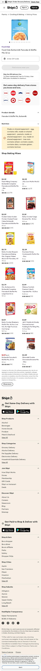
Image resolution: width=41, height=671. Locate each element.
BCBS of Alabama (9, 619)
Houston (5, 575)
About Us (5, 497)
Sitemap (5, 512)
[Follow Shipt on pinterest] (13, 623)
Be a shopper (7, 541)
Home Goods (7, 429)
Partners (5, 509)
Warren (5, 597)
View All (5, 438)
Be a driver (6, 544)
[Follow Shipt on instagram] (8, 623)
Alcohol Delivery (8, 450)
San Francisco (7, 569)
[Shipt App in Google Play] (23, 411)
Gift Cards (6, 481)
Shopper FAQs (7, 556)
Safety (4, 553)
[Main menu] (4, 8)
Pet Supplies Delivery (10, 453)
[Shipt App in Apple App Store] (8, 411)
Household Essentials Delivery (14, 459)
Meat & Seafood (8, 435)
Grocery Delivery (8, 447)
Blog (3, 506)
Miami (4, 572)
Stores (4, 475)
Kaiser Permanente (9, 616)
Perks (4, 550)
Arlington (5, 591)
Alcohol (5, 423)
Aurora (4, 594)
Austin (4, 566)
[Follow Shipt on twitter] (18, 623)
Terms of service (7, 652)
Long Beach (6, 603)
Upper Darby (7, 600)
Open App (35, 2)
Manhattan (6, 578)
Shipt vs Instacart (9, 484)
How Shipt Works (8, 472)
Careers (5, 500)
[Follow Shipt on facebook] (3, 623)
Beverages (6, 426)
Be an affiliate (7, 547)
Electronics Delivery (9, 456)
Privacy (18, 652)
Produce (5, 432)
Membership (7, 478)
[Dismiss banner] (3, 2)
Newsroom (6, 503)
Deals (4, 487)
